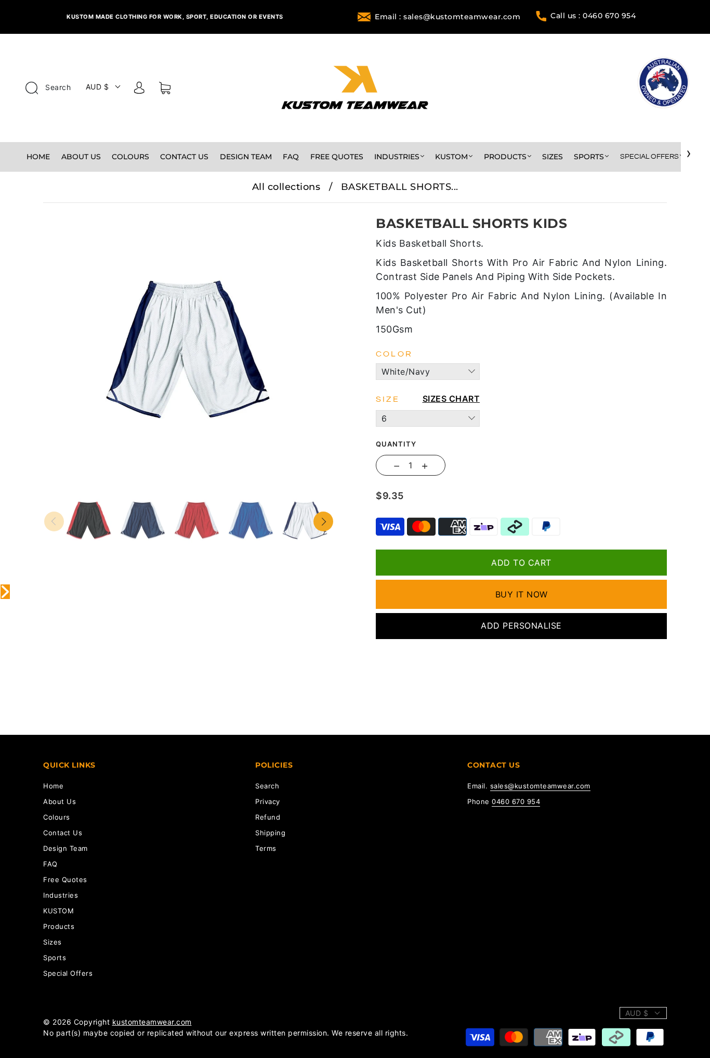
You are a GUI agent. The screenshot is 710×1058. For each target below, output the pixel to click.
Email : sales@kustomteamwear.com (447, 16)
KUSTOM (451, 156)
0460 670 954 (516, 801)
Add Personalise (521, 625)
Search (57, 87)
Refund (267, 817)
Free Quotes (336, 156)
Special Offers (649, 156)
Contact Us (184, 156)
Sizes (552, 156)
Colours (130, 156)
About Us (81, 156)
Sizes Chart (451, 398)
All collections (286, 187)
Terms (266, 848)
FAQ (291, 156)
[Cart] (165, 90)
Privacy (267, 801)
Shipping (270, 832)
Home (38, 156)
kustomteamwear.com (152, 1021)
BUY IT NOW (521, 594)
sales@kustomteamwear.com (540, 786)
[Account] (139, 89)
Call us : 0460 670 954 (593, 15)
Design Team (246, 156)
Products (505, 156)
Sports (589, 156)
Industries (396, 156)
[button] (73, 210)
